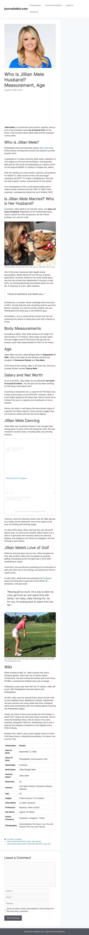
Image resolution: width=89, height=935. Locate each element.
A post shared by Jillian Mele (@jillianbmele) (30, 511)
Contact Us (34, 12)
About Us (69, 5)
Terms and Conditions (53, 5)
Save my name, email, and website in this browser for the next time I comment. (30, 909)
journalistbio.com (16, 8)
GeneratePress (59, 932)
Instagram (47, 578)
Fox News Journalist (14, 839)
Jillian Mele (44, 148)
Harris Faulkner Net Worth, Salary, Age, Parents (24, 841)
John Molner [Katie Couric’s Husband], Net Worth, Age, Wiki (28, 844)
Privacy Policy (35, 5)
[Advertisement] (30, 110)
